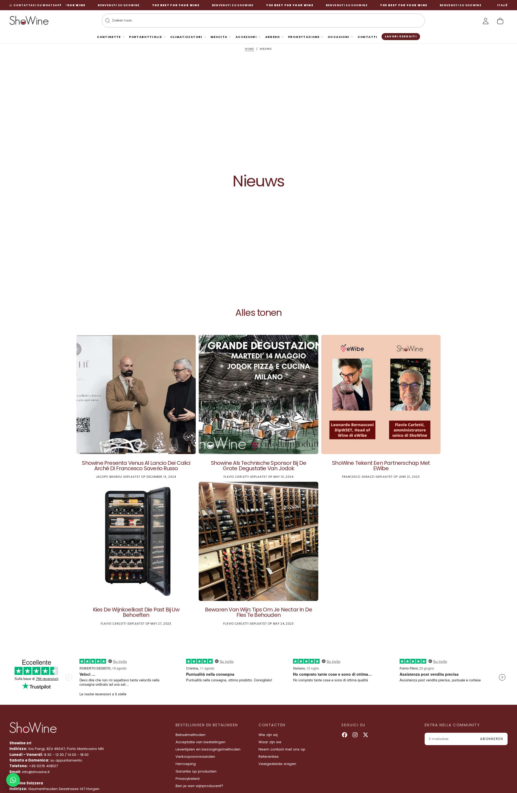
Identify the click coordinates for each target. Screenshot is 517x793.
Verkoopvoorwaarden (195, 756)
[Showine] (33, 727)
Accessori (246, 37)
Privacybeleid (188, 778)
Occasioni (338, 37)
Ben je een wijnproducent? (199, 785)
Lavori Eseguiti (401, 36)
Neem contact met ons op (281, 749)
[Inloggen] (485, 21)
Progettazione (304, 37)
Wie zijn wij (268, 734)
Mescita (219, 37)
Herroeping (186, 763)
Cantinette (109, 37)
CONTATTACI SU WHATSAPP (37, 5)
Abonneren (491, 739)
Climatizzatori (186, 37)
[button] (502, 5)
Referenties (268, 756)
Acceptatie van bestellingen (200, 742)
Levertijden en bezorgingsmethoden (208, 749)
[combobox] (257, 20)
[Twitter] (365, 735)
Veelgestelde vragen (277, 763)
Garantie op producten (196, 771)
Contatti (368, 37)
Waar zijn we (269, 742)
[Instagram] (355, 735)
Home (249, 49)
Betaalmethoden (190, 734)
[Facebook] (344, 735)
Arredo (272, 37)
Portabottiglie (145, 37)
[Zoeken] (107, 20)
